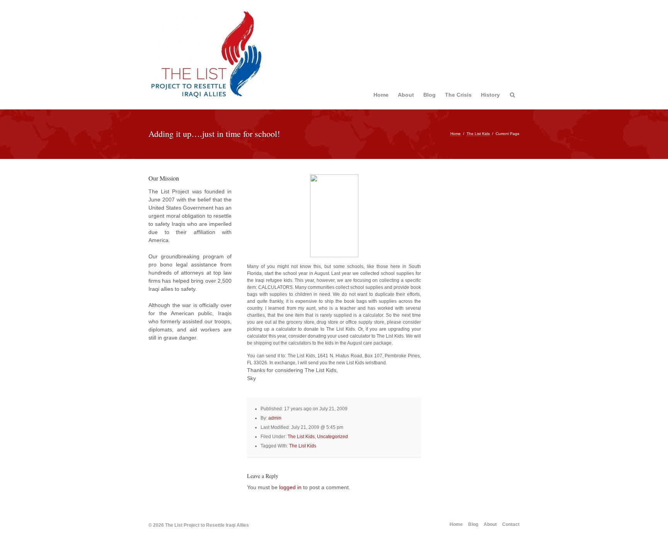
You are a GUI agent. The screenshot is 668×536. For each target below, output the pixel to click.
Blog (429, 95)
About (406, 95)
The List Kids (478, 133)
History (490, 95)
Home (381, 95)
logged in (290, 487)
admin (274, 418)
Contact (511, 524)
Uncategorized (332, 436)
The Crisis (458, 95)
